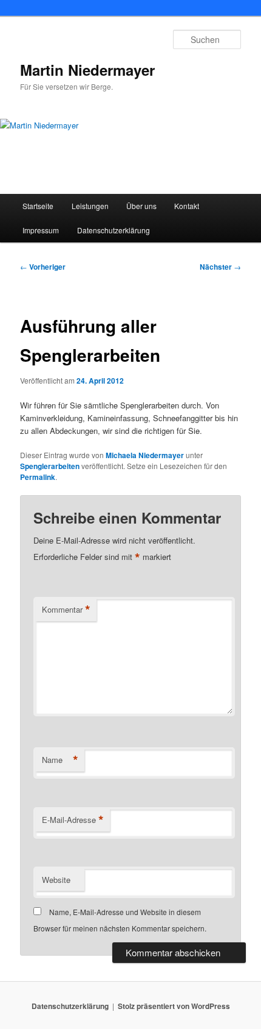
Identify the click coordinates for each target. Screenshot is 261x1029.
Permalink (37, 476)
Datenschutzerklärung (113, 230)
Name (60, 760)
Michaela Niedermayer (145, 455)
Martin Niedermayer (87, 69)
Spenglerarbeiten (50, 466)
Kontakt (186, 206)
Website (56, 879)
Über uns (141, 206)
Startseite (37, 206)
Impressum (40, 230)
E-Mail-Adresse (73, 820)
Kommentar (66, 609)
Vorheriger (43, 266)
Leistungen (90, 206)
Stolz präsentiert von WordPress (174, 1006)
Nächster (220, 266)
